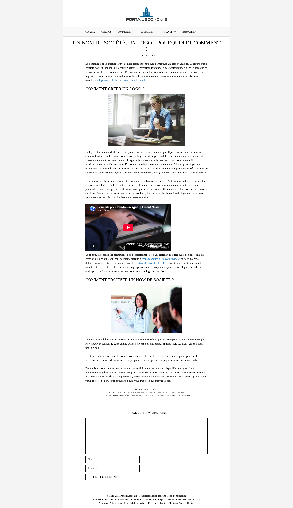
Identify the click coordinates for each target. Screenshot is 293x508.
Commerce (124, 32)
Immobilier (189, 32)
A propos (106, 32)
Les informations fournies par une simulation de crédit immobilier (148, 392)
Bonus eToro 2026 (120, 499)
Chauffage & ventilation (142, 499)
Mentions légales (177, 503)
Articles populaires (119, 503)
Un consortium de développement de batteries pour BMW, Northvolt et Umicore (148, 395)
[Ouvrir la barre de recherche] (207, 31)
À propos (103, 503)
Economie (147, 32)
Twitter (163, 503)
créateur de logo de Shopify (150, 262)
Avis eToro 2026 (101, 499)
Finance (167, 32)
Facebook (153, 503)
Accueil (90, 32)
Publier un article (138, 503)
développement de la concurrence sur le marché (120, 80)
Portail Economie (128, 495)
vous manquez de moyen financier (161, 258)
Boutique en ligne (148, 389)
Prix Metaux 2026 (191, 499)
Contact (191, 503)
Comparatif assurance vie (169, 499)
